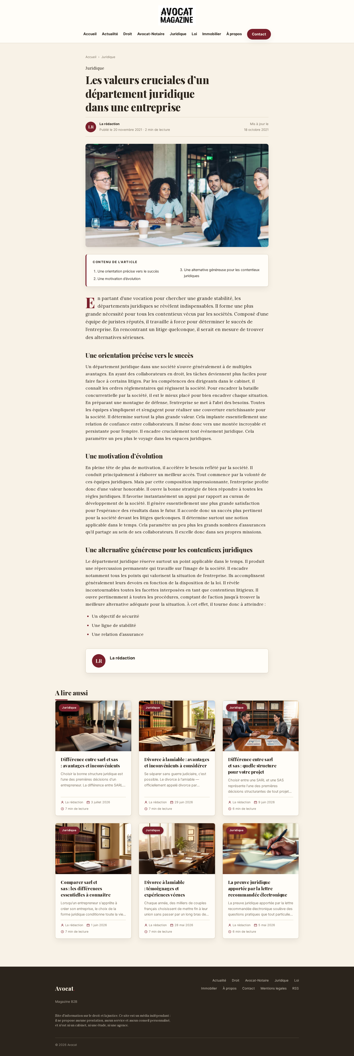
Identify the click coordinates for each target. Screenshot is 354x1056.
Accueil (90, 34)
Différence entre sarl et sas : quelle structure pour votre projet (252, 765)
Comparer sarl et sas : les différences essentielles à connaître (85, 888)
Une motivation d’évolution (119, 279)
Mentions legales (274, 988)
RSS (295, 988)
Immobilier (211, 34)
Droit (127, 34)
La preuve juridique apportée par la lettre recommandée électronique (257, 888)
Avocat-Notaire (150, 34)
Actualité (110, 34)
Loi (194, 34)
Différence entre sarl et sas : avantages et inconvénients (90, 762)
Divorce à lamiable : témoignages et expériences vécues (164, 888)
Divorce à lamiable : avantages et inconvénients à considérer (176, 762)
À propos (234, 34)
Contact (259, 34)
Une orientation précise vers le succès (128, 271)
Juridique (178, 34)
